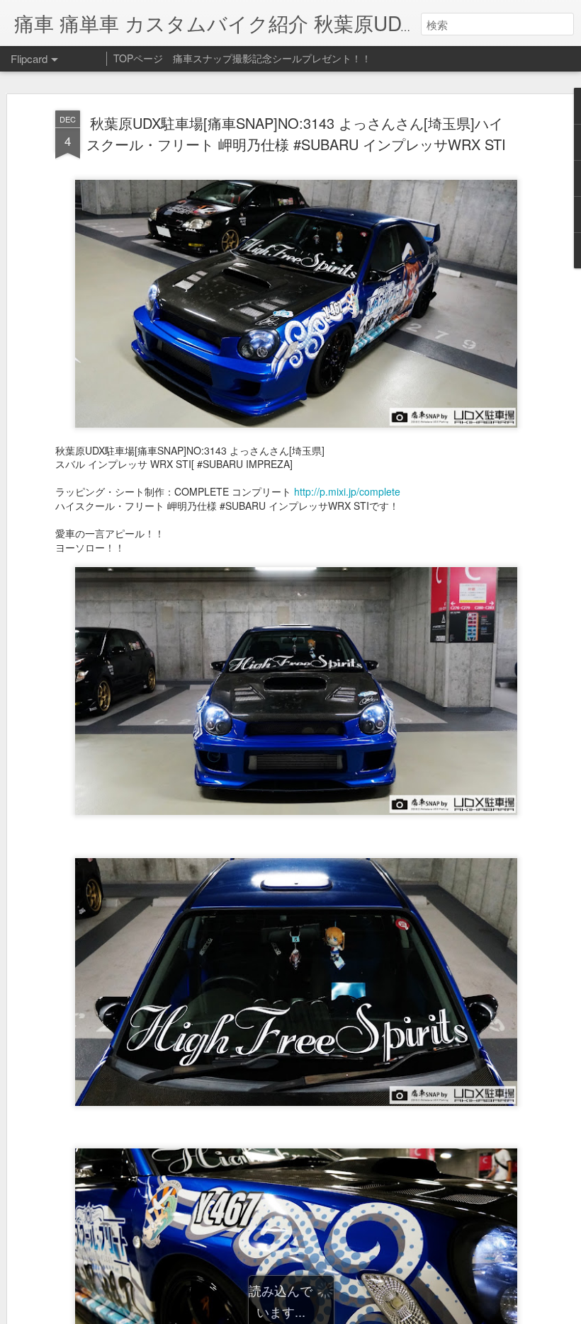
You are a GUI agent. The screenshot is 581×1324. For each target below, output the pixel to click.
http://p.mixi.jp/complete (347, 491)
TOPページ (138, 58)
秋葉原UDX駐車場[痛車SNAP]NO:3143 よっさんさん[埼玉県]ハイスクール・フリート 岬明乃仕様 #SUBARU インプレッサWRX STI (296, 133)
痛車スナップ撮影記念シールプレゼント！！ (272, 58)
